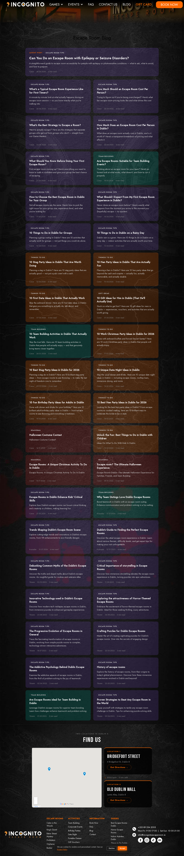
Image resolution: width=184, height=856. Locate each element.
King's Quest (52, 829)
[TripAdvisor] (159, 840)
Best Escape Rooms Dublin (119, 824)
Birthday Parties (74, 830)
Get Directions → (119, 767)
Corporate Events (75, 826)
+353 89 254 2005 (147, 827)
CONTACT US (108, 4)
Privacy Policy (62, 849)
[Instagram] (146, 840)
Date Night (72, 834)
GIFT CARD (144, 4)
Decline (112, 848)
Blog (91, 830)
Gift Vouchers (74, 842)
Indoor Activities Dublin (117, 838)
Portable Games (74, 838)
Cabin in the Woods (52, 824)
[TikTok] (153, 840)
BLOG (127, 4)
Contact (92, 834)
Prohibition (51, 840)
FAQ (91, 4)
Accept (122, 848)
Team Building (73, 823)
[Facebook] (140, 840)
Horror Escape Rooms (117, 831)
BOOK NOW (169, 4)
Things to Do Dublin (119, 843)
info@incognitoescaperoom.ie (151, 834)
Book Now (93, 823)
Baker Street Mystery (52, 835)
